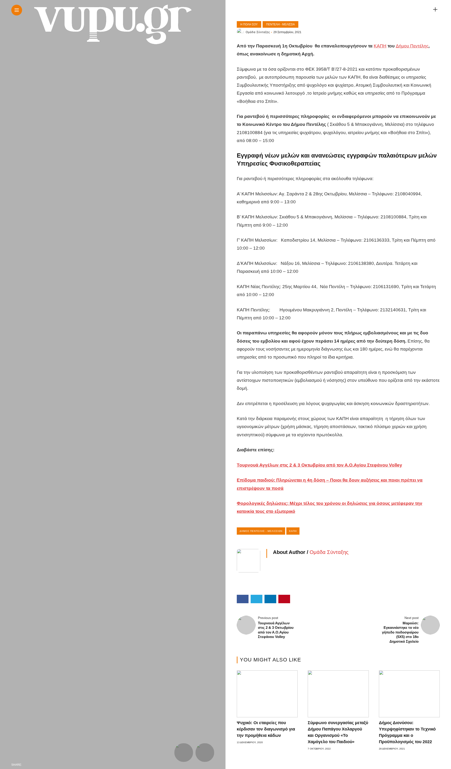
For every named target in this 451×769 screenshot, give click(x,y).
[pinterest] (56, 765)
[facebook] (26, 765)
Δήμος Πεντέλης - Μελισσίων (261, 531)
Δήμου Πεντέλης (412, 45)
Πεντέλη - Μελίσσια (280, 24)
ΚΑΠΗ (380, 45)
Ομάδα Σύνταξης (258, 32)
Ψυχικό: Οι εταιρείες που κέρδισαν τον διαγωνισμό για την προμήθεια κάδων (266, 729)
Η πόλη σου (249, 24)
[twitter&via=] (36, 765)
